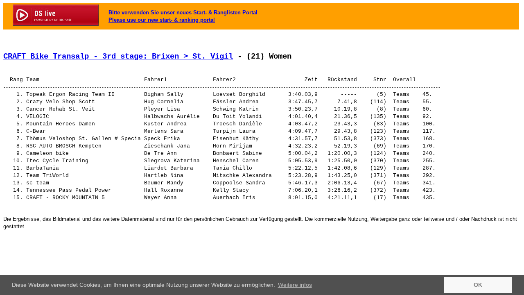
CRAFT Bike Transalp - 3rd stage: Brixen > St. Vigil (118, 56)
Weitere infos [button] (295, 284)
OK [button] (478, 284)
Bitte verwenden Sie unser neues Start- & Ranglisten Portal (182, 12)
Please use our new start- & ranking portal (161, 20)
